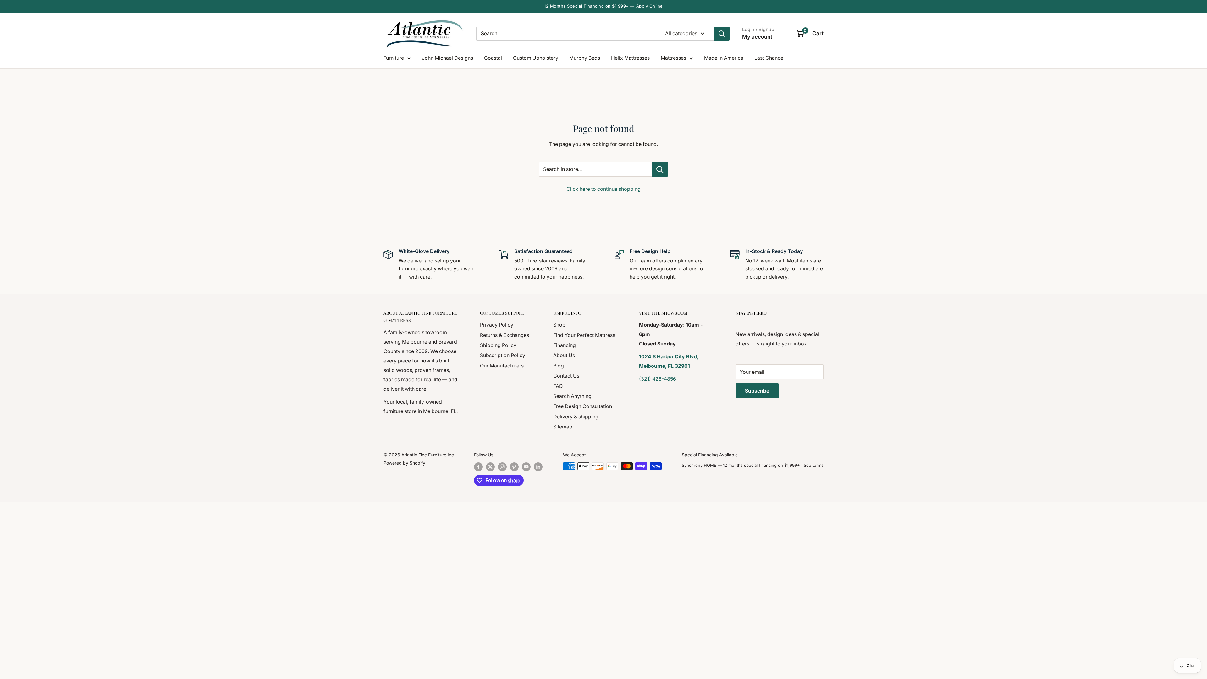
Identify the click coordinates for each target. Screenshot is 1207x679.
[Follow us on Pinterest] (514, 466)
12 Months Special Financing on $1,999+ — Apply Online (603, 5)
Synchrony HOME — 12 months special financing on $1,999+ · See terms (753, 465)
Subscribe (757, 391)
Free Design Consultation (582, 406)
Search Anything (572, 396)
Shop (559, 325)
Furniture (393, 58)
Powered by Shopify (404, 463)
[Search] (722, 34)
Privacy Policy (496, 325)
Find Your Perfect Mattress (584, 335)
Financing (564, 345)
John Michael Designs (447, 58)
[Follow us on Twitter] (490, 466)
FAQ (558, 386)
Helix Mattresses (630, 58)
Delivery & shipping (575, 416)
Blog (558, 365)
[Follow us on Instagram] (502, 466)
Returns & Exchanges (504, 335)
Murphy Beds (584, 58)
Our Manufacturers (502, 365)
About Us (564, 355)
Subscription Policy (502, 355)
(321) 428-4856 (657, 379)
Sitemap (562, 426)
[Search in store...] (660, 169)
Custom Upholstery (535, 58)
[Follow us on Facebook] (478, 466)
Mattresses (673, 58)
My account (757, 37)
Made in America (723, 58)
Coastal (493, 58)
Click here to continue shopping (603, 189)
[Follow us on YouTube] (526, 466)
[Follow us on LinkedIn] (538, 466)
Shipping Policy (498, 345)
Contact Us (566, 376)
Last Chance (768, 58)
